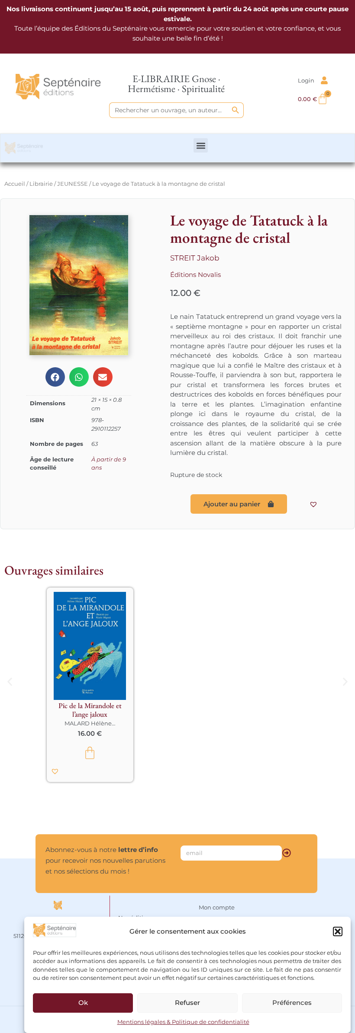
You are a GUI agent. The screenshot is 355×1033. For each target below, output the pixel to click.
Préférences (292, 1002)
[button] (337, 931)
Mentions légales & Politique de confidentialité (183, 1021)
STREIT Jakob (194, 258)
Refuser (187, 1002)
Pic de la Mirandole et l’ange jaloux (90, 709)
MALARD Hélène (88, 723)
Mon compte (217, 907)
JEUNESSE (72, 183)
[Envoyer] (286, 852)
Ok (83, 1002)
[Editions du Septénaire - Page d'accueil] (58, 87)
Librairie (41, 183)
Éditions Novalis (195, 274)
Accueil (14, 183)
